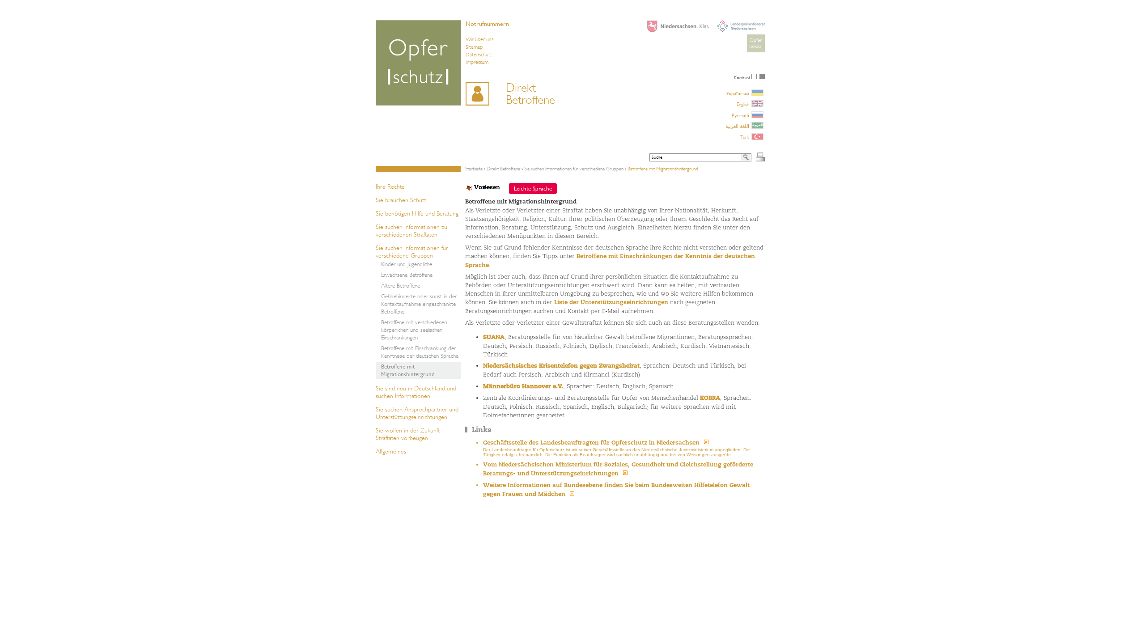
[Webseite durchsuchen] (746, 157)
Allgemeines (391, 451)
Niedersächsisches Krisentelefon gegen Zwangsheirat (561, 366)
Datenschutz (479, 54)
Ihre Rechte (390, 186)
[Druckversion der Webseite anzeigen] (760, 157)
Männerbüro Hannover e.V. (523, 386)
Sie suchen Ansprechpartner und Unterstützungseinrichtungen (417, 413)
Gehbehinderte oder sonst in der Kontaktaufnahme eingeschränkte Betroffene (419, 304)
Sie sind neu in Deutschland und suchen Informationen (416, 392)
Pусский (740, 116)
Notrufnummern (487, 23)
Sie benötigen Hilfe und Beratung (417, 213)
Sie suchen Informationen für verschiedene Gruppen (412, 251)
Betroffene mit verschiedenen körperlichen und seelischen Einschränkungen (414, 330)
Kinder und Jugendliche (406, 264)
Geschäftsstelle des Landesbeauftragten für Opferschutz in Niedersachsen (591, 443)
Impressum (477, 62)
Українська (737, 94)
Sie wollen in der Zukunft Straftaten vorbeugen (408, 434)
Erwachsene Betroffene (407, 274)
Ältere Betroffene (400, 285)
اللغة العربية (737, 126)
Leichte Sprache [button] (533, 188)
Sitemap (474, 47)
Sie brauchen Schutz (401, 199)
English (743, 104)
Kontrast (742, 77)
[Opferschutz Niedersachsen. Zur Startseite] (418, 63)
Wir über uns (479, 39)
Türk (744, 137)
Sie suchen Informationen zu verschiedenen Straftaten (411, 230)
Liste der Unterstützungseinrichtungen (611, 302)
